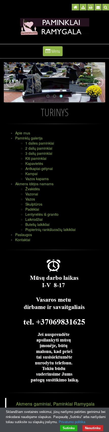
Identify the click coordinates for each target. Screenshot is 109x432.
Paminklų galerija (29, 138)
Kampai (31, 173)
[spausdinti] (90, 7)
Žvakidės (32, 188)
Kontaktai (22, 239)
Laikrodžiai (34, 219)
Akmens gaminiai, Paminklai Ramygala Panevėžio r (55, 406)
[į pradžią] (75, 7)
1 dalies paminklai (39, 143)
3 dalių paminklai (38, 153)
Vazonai (31, 193)
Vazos (30, 199)
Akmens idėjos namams (34, 183)
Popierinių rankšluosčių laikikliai (50, 229)
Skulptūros (33, 204)
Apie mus (22, 132)
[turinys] (83, 7)
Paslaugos (23, 234)
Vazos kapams (37, 178)
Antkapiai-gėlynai (39, 168)
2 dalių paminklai (38, 148)
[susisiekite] (98, 7)
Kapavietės (34, 163)
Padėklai (32, 209)
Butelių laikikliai (37, 224)
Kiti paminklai (35, 158)
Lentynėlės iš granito (42, 214)
